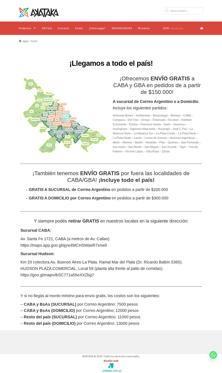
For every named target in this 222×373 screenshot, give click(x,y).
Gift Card (47, 28)
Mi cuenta (144, 28)
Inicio (25, 41)
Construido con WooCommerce (37, 341)
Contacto (63, 28)
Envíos (79, 28)
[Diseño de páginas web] (111, 365)
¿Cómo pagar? (97, 28)
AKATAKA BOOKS (122, 28)
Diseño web (111, 360)
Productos (25, 28)
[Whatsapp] (213, 358)
